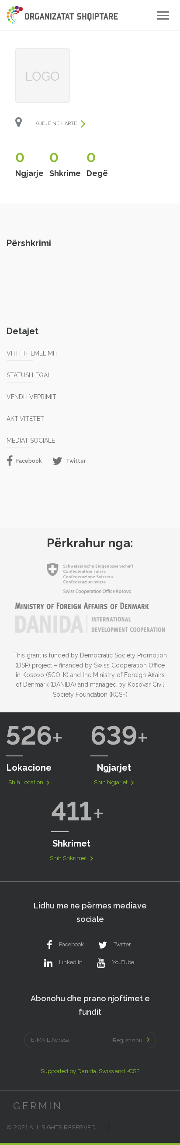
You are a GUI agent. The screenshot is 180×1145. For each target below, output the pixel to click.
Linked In (71, 962)
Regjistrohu (127, 1040)
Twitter (75, 461)
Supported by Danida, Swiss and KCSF (90, 1071)
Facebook (28, 461)
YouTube (123, 962)
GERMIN (38, 1105)
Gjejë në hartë (57, 123)
